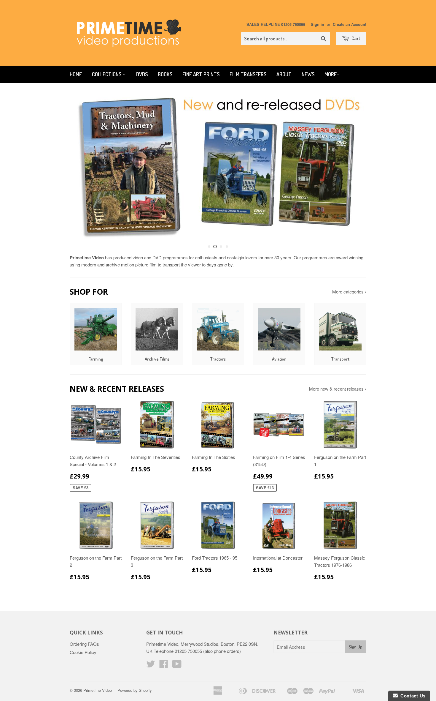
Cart (355, 38)
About (284, 74)
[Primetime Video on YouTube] (177, 665)
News (308, 74)
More (330, 74)
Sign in (317, 24)
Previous (82, 166)
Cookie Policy (83, 652)
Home (76, 74)
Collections (107, 74)
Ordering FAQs (84, 644)
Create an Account (349, 24)
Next (353, 166)
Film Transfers (248, 74)
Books (165, 74)
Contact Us (412, 695)
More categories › (349, 291)
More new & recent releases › (337, 389)
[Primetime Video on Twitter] (150, 665)
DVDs (142, 74)
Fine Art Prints (200, 74)
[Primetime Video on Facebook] (163, 665)
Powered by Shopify (134, 690)
